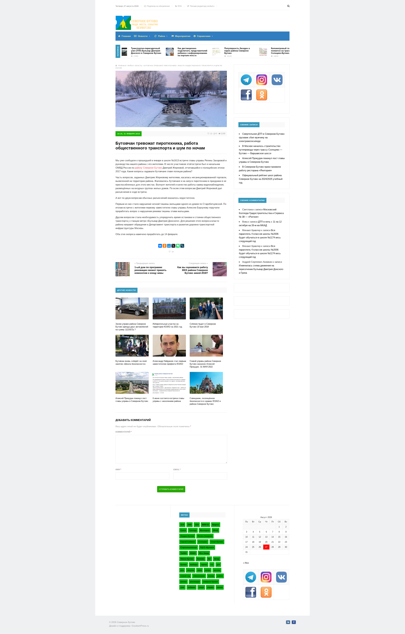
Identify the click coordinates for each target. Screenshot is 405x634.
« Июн (246, 563)
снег (182, 587)
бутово (184, 564)
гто (212, 564)
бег (209, 559)
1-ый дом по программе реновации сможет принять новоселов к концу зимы (150, 270)
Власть (138, 65)
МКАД (215, 530)
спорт (201, 587)
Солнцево (202, 542)
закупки (190, 570)
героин (204, 564)
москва (217, 570)
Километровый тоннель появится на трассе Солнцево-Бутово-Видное (271, 50)
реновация (194, 582)
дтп (218, 564)
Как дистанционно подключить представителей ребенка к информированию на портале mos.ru (179, 52)
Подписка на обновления (158, 6)
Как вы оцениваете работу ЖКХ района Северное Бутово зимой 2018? (192, 270)
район (220, 576)
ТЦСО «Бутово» (207, 547)
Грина (183, 530)
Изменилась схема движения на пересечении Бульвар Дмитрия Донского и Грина (261, 269)
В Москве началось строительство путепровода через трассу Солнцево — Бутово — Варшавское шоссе (260, 150)
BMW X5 (205, 525)
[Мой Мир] (169, 246)
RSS (179, 6)
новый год (185, 576)
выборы (193, 564)
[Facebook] (294, 622)
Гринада (192, 530)
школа (219, 587)
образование (199, 576)
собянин (191, 587)
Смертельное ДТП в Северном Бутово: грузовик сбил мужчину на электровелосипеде (262, 137)
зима (199, 570)
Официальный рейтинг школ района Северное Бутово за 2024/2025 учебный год (260, 179)
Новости (143, 36)
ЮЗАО (193, 553)
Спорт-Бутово (217, 542)
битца (216, 559)
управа (210, 587)
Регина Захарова (205, 536)
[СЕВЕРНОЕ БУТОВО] (136, 18)
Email (177, 469)
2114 (197, 525)
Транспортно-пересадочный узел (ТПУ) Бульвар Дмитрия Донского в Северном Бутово (133, 50)
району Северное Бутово (148, 167)
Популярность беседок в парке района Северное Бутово (224, 50)
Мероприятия (182, 36)
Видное (215, 525)
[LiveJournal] (182, 246)
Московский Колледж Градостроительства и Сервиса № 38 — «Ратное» (261, 213)
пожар (211, 576)
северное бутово (210, 582)
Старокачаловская (189, 547)
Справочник (203, 36)
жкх (182, 570)
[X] (173, 246)
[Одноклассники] (164, 246)
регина (184, 582)
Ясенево (200, 559)
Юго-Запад (204, 553)
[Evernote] (178, 246)
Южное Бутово (187, 559)
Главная (126, 36)
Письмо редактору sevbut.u (201, 6)
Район (161, 36)
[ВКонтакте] (160, 246)
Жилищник (204, 530)
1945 (189, 525)
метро (207, 570)
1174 (182, 525)
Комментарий (123, 432)
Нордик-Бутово (187, 536)
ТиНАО (184, 553)
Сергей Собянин (188, 542)
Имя (118, 469)
